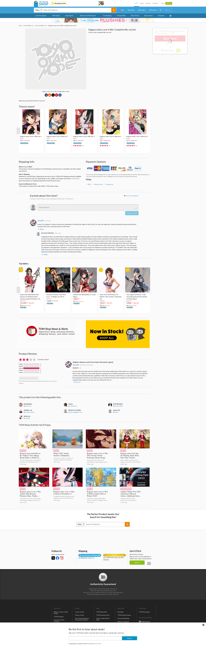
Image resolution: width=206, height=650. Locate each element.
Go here (74, 178)
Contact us (109, 184)
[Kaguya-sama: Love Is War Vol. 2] (111, 121)
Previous (18, 131)
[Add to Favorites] (41, 111)
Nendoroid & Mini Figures (88, 15)
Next (150, 131)
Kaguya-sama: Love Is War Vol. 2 (110, 136)
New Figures (56, 15)
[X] (53, 558)
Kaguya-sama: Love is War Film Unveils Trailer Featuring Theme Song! (97, 455)
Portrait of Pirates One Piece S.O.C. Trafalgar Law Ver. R (56, 296)
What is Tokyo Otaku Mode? (61, 612)
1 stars (21, 372)
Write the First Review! (28, 378)
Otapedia (155, 3)
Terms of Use (98, 184)
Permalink (90, 365)
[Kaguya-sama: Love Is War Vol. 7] (57, 121)
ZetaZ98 (76, 365)
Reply (42, 229)
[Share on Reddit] (49, 95)
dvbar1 (117, 412)
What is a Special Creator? (123, 622)
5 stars (21, 364)
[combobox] (77, 10)
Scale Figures (69, 15)
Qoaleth (27, 418)
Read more (77, 382)
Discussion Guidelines (132, 196)
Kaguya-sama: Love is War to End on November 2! (63, 492)
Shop (136, 3)
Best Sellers (141, 10)
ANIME (56, 450)
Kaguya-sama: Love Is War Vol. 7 (57, 136)
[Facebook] (57, 558)
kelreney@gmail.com (76, 412)
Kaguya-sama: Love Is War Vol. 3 (137, 136)
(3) (83, 145)
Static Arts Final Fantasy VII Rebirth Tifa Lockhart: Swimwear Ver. (111, 297)
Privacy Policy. (97, 643)
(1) (110, 145)
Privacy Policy (79, 615)
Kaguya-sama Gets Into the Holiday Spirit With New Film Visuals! (129, 455)
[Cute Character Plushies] (103, 20)
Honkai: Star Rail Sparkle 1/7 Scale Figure (84, 296)
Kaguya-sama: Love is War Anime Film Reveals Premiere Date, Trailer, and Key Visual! (30, 494)
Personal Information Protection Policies (82, 619)
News (142, 3)
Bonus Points (135, 15)
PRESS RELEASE (126, 489)
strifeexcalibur (119, 406)
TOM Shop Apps (144, 612)
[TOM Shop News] (51, 331)
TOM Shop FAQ (101, 612)
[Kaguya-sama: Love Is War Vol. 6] (31, 121)
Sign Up (169, 3)
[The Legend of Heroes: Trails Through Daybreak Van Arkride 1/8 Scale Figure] (137, 279)
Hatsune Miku (121, 15)
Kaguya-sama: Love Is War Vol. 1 (84, 136)
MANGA (23, 450)
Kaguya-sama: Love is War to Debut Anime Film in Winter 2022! (97, 493)
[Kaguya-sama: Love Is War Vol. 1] (84, 121)
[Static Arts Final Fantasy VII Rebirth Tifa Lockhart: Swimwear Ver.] (111, 279)
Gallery (148, 3)
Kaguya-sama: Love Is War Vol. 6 (30, 136)
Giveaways (161, 15)
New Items (131, 10)
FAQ (89, 184)
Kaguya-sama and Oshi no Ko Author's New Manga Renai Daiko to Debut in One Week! (30, 456)
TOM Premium (59, 617)
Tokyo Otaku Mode (101, 3)
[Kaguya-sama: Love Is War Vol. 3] (137, 121)
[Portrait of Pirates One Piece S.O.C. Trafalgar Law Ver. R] (57, 279)
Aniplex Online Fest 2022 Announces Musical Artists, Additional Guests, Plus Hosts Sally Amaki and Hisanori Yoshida (130, 495)
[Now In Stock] (118, 334)
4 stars (21, 366)
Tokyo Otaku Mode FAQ (102, 619)
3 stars (21, 368)
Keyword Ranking (123, 618)
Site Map (120, 612)
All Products (153, 10)
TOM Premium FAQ (102, 615)
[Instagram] (61, 558)
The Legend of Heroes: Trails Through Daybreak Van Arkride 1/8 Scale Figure (136, 297)
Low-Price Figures (40, 15)
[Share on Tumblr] (46, 95)
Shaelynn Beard (29, 412)
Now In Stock (148, 15)
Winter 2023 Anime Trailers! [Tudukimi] (61, 454)
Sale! (122, 10)
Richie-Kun (28, 406)
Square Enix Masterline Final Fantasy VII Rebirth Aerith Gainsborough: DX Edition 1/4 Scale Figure (30, 297)
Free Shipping (107, 15)
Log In (162, 3)
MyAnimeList (146, 621)
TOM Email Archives (124, 615)
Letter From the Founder (59, 620)
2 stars (21, 370)
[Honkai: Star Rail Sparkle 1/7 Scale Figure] (84, 279)
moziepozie (73, 406)
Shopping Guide (60, 3)
